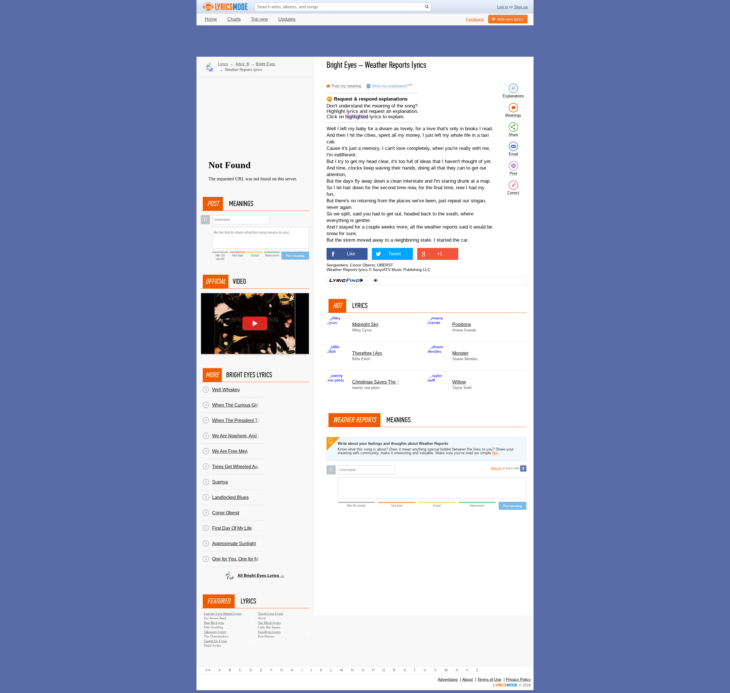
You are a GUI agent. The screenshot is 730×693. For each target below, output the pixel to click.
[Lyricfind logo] (346, 280)
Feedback (475, 19)
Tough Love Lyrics (270, 613)
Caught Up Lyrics (215, 641)
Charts (234, 19)
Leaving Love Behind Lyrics (223, 613)
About (467, 679)
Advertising (448, 679)
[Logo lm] (225, 6)
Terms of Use (489, 679)
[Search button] (427, 6)
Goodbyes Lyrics (269, 631)
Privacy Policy (518, 679)
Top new (259, 19)
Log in (502, 7)
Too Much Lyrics (269, 622)
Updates (286, 19)
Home (211, 19)
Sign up (521, 7)
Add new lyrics (510, 19)
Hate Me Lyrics (214, 622)
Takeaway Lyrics (215, 631)
